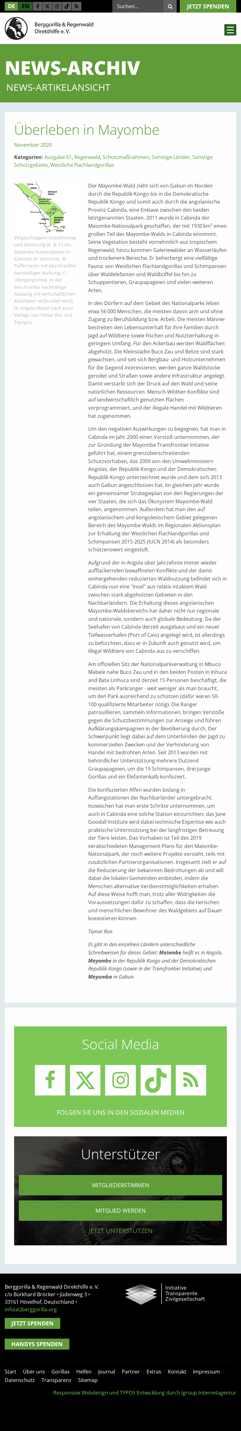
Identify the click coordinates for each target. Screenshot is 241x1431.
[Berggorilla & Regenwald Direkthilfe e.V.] (49, 28)
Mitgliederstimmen (120, 1185)
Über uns (34, 1371)
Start (10, 1371)
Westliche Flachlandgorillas (82, 164)
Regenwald (87, 157)
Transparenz (56, 1380)
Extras (154, 1371)
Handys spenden (37, 1344)
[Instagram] (57, 6)
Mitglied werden (120, 1210)
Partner (131, 1371)
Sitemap (88, 1380)
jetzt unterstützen (121, 1230)
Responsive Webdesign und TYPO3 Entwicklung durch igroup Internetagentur (144, 1392)
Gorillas (60, 1371)
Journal (106, 1371)
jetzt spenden (208, 6)
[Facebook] (37, 6)
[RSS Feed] (76, 6)
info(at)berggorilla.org (31, 1309)
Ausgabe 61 (58, 157)
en (25, 6)
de (11, 6)
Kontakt (177, 1371)
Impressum (206, 1371)
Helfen (84, 1371)
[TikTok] (67, 6)
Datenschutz (20, 1380)
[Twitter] (47, 6)
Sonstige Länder (171, 157)
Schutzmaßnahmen (126, 157)
